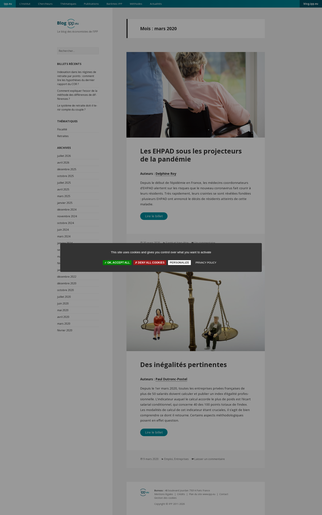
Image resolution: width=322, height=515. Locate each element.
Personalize (179, 262)
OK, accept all (118, 262)
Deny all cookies (151, 262)
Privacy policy (206, 262)
